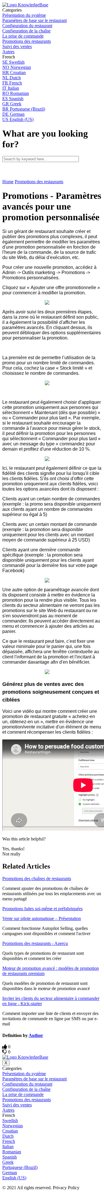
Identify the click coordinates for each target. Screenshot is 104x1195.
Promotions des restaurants (39, 181)
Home (8, 181)
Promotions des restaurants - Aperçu (35, 943)
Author (36, 1035)
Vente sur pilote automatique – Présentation (41, 918)
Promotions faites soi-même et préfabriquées (42, 908)
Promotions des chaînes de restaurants (36, 878)
